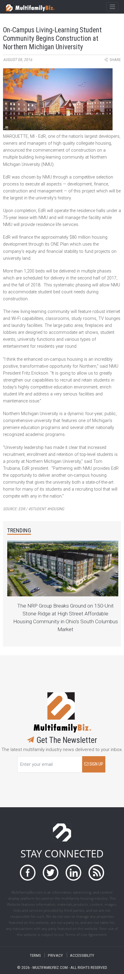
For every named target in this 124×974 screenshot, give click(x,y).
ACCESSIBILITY (82, 955)
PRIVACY (55, 955)
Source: (33, 509)
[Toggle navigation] (112, 6)
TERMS (35, 955)
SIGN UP (95, 764)
